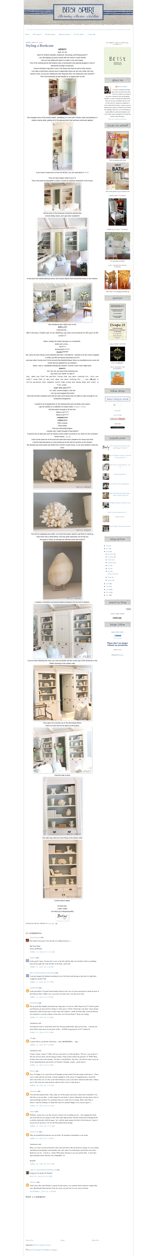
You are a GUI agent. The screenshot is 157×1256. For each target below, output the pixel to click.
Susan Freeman (35, 937)
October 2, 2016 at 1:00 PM (43, 1191)
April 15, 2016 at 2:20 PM (42, 967)
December (111, 554)
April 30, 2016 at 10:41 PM (42, 1164)
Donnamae (33, 1091)
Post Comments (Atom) (43, 1245)
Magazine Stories (64, 34)
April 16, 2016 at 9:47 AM (42, 1106)
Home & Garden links (118, 638)
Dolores (32, 1071)
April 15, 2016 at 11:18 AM (42, 952)
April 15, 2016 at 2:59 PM (42, 997)
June (109, 565)
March (110, 577)
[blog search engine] (117, 636)
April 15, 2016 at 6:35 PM (42, 1032)
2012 (107, 592)
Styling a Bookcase (39, 45)
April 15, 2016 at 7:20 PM (42, 1045)
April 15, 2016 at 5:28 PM (42, 1017)
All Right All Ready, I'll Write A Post (120, 503)
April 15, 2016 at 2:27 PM (42, 982)
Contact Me (91, 34)
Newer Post (29, 1240)
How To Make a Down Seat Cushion (120, 526)
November (111, 557)
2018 (107, 546)
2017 (107, 548)
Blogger (121, 655)
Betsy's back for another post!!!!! (117, 512)
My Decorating (50, 34)
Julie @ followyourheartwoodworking (42, 973)
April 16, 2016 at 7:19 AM (42, 1085)
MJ (31, 1038)
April (109, 571)
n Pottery (82, 407)
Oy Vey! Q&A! (79, 34)
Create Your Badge (117, 415)
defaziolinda (34, 1003)
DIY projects (37, 34)
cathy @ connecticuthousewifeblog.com (43, 1170)
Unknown (33, 1182)
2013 (107, 589)
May (109, 568)
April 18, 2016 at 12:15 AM (42, 1126)
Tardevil (32, 957)
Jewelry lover (34, 1132)
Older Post (95, 1240)
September (111, 562)
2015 (107, 584)
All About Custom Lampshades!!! (120, 484)
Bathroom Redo (119, 517)
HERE (86, 172)
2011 (107, 595)
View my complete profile (117, 119)
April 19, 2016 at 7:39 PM (42, 1138)
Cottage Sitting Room (120, 474)
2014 (107, 586)
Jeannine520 (34, 988)
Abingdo (76, 407)
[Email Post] (55, 923)
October (110, 560)
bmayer (32, 1111)
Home (27, 34)
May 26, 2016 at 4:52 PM (41, 1176)
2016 (107, 551)
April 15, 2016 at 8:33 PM (42, 1065)
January (110, 580)
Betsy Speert (122, 86)
